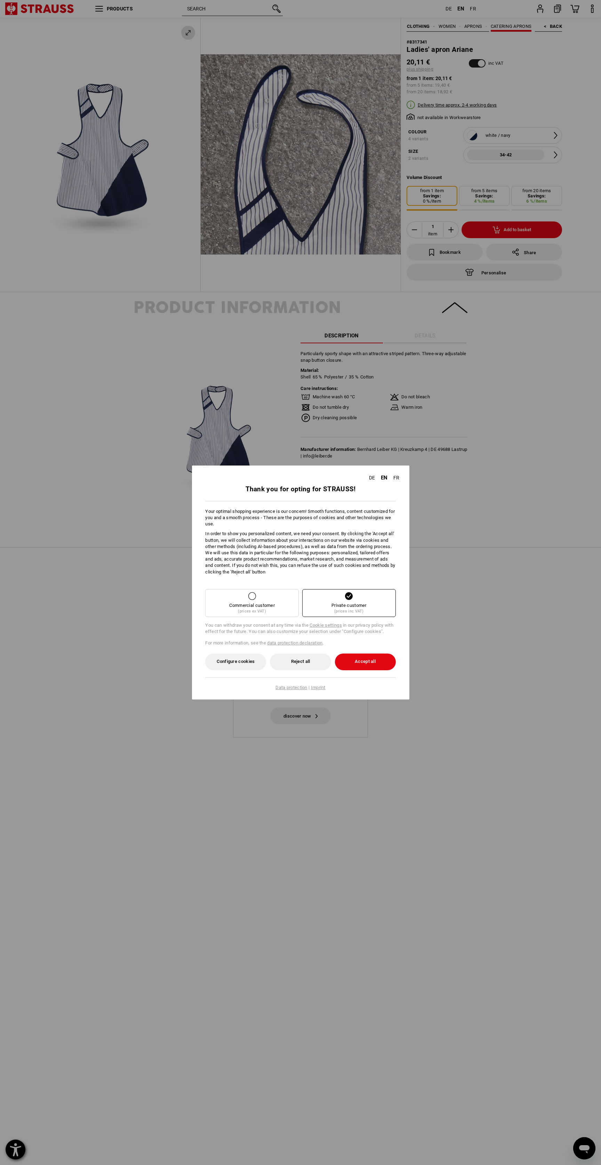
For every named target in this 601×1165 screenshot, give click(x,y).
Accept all (365, 661)
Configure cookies (236, 661)
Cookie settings (326, 625)
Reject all (300, 661)
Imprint (318, 687)
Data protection (291, 687)
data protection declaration (294, 643)
